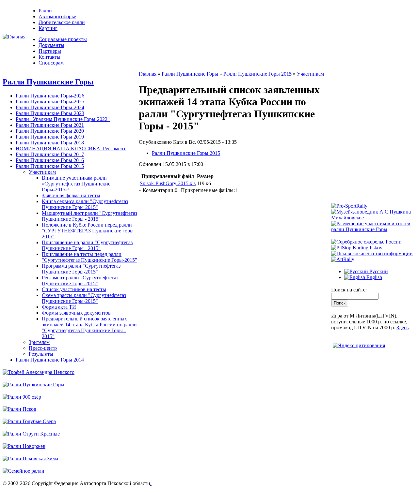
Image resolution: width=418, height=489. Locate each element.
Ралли (45, 10)
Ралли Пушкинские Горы (48, 82)
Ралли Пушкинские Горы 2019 (50, 137)
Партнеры (50, 51)
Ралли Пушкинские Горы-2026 (50, 95)
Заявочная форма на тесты (71, 195)
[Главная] (14, 36)
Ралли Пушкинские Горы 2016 (50, 160)
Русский (378, 271)
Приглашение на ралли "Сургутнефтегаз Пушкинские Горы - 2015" (87, 245)
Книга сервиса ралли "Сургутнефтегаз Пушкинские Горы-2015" (85, 204)
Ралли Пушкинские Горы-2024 (50, 107)
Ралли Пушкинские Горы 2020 (50, 131)
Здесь (402, 327)
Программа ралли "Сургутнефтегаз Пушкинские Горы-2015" (81, 268)
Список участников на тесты (74, 289)
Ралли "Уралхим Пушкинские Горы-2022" (63, 119)
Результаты (41, 354)
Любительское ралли (62, 22)
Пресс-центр (43, 348)
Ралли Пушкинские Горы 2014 (50, 360)
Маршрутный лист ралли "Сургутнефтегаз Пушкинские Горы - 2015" (89, 216)
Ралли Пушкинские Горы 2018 (50, 142)
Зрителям (39, 342)
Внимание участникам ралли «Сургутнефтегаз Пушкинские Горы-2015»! (76, 183)
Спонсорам (51, 63)
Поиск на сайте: (349, 289)
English (373, 277)
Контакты (49, 57)
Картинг (48, 28)
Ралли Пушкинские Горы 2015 (50, 166)
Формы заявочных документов (76, 313)
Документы (51, 45)
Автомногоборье (57, 16)
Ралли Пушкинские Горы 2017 (50, 154)
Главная (147, 74)
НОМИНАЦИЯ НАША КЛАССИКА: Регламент (71, 148)
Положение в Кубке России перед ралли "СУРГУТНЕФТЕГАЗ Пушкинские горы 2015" (88, 230)
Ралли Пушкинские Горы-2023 (50, 113)
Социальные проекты (63, 39)
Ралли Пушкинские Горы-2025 (50, 101)
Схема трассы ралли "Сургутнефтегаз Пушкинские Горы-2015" (84, 298)
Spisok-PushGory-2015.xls (168, 183)
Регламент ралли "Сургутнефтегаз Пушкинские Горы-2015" (80, 280)
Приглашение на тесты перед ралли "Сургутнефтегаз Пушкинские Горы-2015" (89, 257)
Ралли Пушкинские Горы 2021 (50, 125)
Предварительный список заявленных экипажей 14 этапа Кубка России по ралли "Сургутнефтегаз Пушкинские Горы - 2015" (89, 327)
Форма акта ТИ (59, 307)
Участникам (42, 172)
